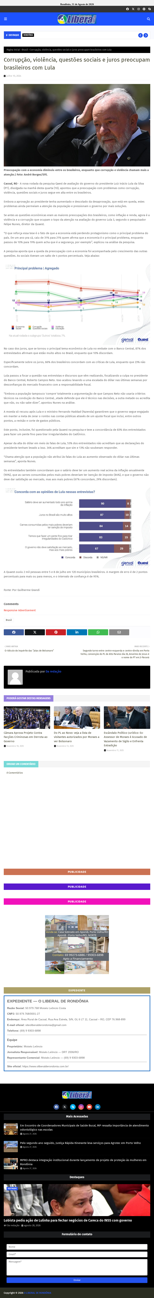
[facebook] (127, 9)
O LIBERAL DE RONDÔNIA (37, 1292)
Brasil (25, 49)
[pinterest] (144, 9)
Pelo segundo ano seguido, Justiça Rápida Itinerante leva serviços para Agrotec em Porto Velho (88, 35)
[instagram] (138, 9)
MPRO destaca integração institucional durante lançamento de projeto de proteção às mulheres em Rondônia (83, 1162)
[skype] (149, 9)
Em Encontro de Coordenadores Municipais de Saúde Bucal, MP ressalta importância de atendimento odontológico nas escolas (84, 1128)
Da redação (53, 671)
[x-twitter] (133, 9)
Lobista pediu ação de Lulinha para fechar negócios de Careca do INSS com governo (68, 1220)
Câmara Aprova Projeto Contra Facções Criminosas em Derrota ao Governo (26, 737)
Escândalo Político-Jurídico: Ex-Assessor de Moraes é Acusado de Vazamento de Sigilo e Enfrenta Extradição (125, 739)
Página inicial (13, 49)
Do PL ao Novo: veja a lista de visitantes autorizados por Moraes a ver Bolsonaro (76, 737)
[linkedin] (97, 1107)
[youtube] (89, 1107)
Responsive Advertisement (20, 610)
